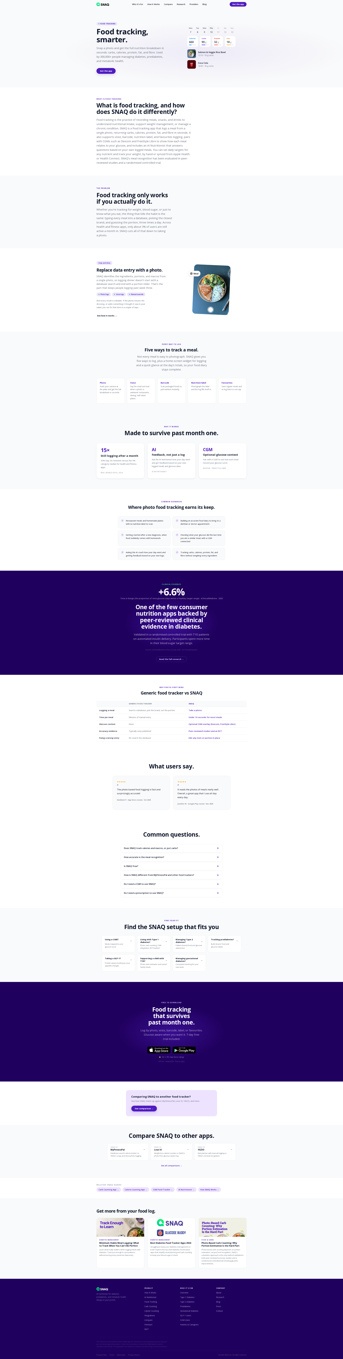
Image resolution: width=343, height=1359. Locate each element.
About (218, 1292)
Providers (194, 4)
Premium (148, 1324)
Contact (219, 1311)
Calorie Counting (151, 1311)
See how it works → (107, 315)
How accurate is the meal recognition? (144, 857)
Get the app (238, 4)
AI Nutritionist (150, 1297)
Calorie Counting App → (136, 1189)
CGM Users (185, 1320)
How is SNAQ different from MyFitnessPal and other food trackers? (159, 875)
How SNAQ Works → (209, 1189)
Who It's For (137, 4)
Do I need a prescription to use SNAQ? (144, 893)
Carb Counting (150, 1306)
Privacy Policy (101, 1355)
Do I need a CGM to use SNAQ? (140, 884)
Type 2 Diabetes (187, 1301)
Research (181, 4)
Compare (168, 4)
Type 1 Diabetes (187, 1297)
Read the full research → (171, 659)
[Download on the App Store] (158, 1049)
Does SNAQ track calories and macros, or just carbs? (151, 848)
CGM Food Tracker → (163, 1189)
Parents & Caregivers (189, 1324)
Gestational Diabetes (189, 1311)
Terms (111, 1355)
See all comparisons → (171, 1166)
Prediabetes (185, 1306)
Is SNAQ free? (131, 866)
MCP (146, 1329)
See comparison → (144, 1108)
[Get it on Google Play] (184, 1049)
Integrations (149, 1315)
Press (218, 1306)
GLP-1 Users (185, 1315)
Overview (184, 1292)
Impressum (121, 1355)
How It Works (153, 4)
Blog (204, 4)
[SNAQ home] (102, 4)
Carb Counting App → (109, 1189)
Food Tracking (150, 1301)
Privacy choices (134, 1355)
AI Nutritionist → (186, 1189)
